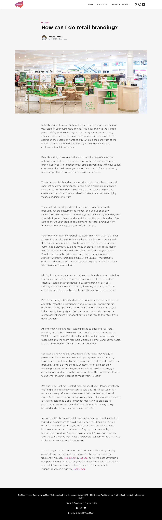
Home (90, 4)
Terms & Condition (74, 503)
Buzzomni (45, 22)
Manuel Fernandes (55, 37)
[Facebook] (136, 4)
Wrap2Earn (70, 458)
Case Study (102, 4)
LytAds (83, 458)
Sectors (125, 4)
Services (114, 4)
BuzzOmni (79, 469)
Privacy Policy (91, 503)
